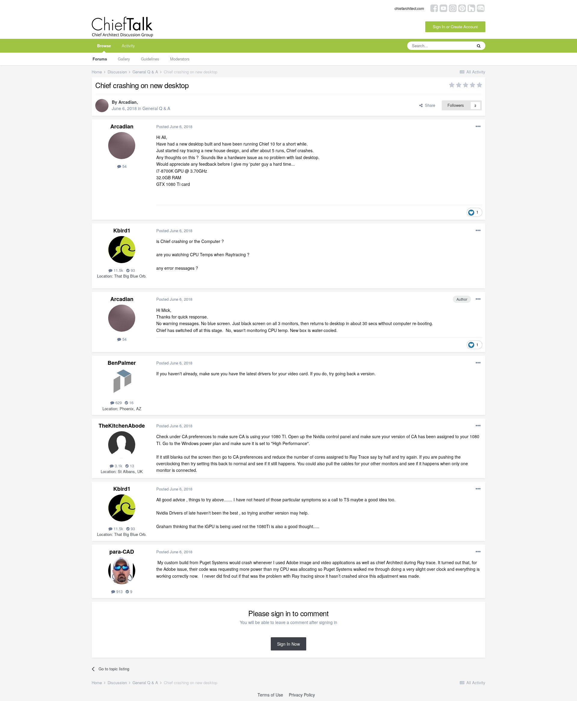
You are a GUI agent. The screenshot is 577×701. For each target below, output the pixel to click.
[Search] (478, 46)
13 (131, 466)
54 (124, 166)
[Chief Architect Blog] (480, 7)
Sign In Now (288, 644)
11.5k (117, 270)
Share (429, 105)
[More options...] (478, 126)
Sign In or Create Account (455, 26)
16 (130, 402)
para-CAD (121, 551)
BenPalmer (122, 363)
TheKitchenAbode (122, 425)
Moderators (180, 59)
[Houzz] (471, 7)
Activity (128, 45)
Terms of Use (270, 695)
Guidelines (150, 59)
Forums (100, 59)
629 (118, 402)
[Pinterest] (462, 7)
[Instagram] (452, 7)
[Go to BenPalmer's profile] (121, 381)
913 (119, 591)
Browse (104, 45)
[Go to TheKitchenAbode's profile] (121, 444)
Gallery (124, 59)
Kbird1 (121, 230)
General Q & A (156, 108)
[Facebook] (434, 7)
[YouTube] (443, 7)
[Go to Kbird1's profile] (121, 249)
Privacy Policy (302, 695)
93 (132, 270)
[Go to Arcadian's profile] (101, 105)
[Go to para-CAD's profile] (121, 570)
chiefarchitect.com (409, 8)
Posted (174, 126)
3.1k (118, 466)
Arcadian (127, 102)
